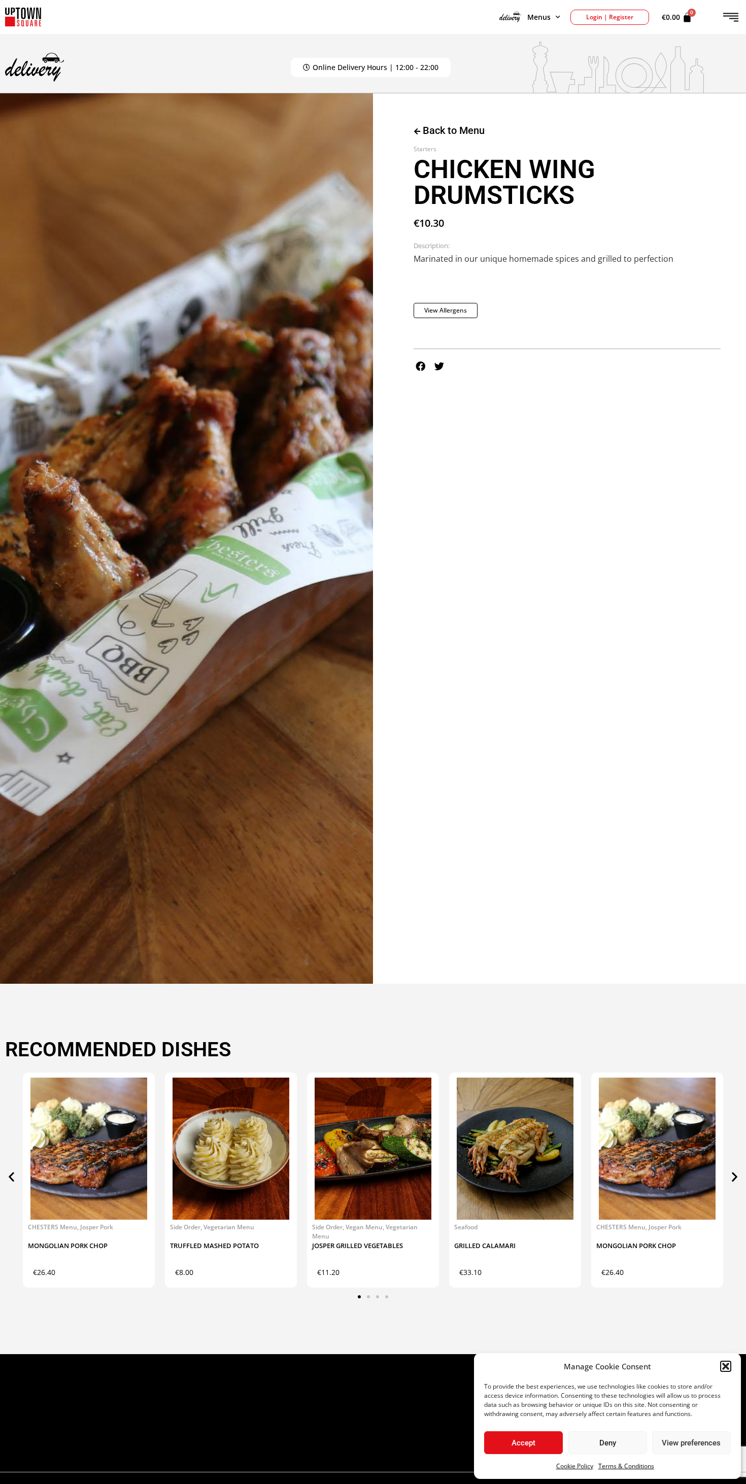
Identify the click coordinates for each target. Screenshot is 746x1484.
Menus (539, 17)
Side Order (185, 1227)
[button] (726, 1366)
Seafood (466, 1227)
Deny (607, 1442)
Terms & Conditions (626, 1466)
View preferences (691, 1442)
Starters (425, 149)
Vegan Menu (364, 1227)
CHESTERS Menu (52, 1227)
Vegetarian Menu (229, 1227)
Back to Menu (452, 130)
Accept (523, 1442)
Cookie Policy (574, 1466)
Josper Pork (96, 1227)
